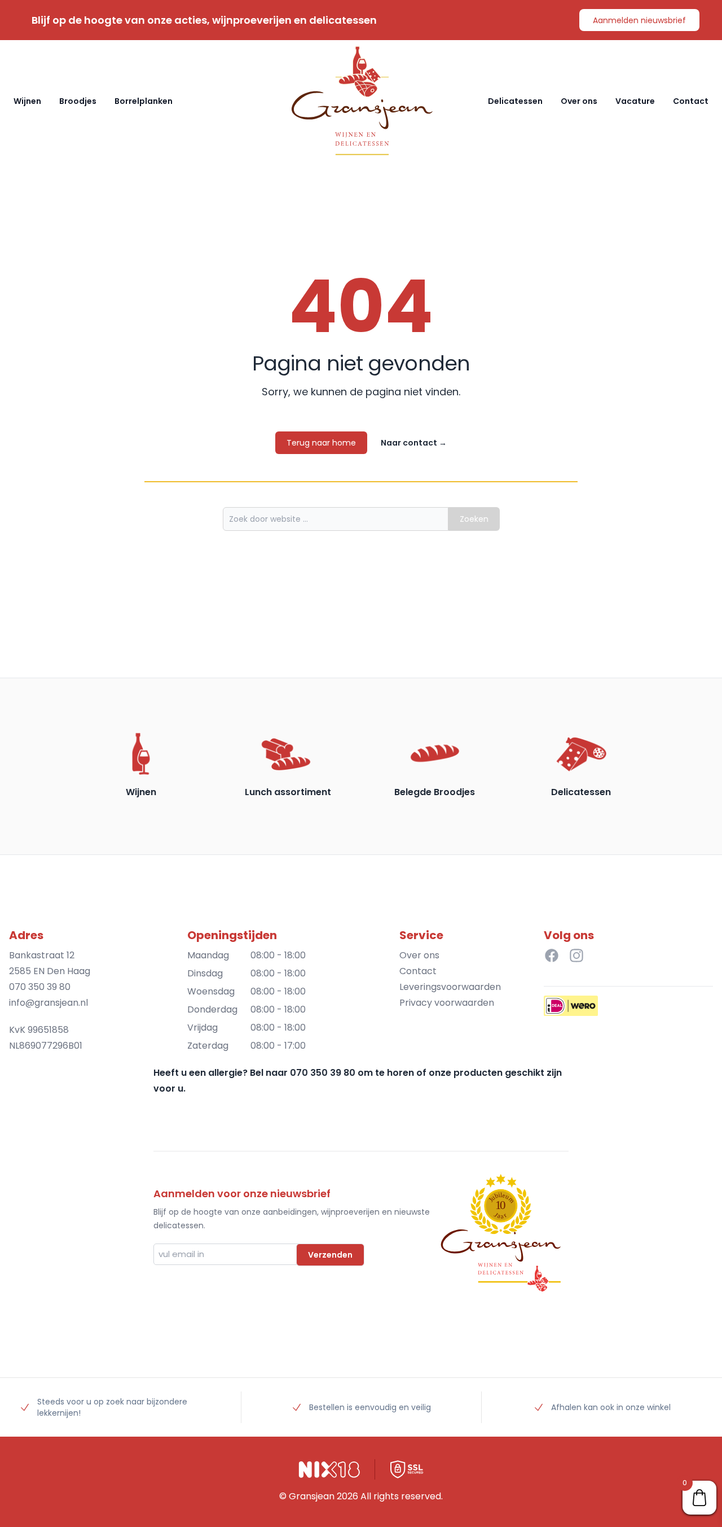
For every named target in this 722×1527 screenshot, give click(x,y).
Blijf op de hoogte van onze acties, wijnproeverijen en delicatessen (204, 20)
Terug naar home (321, 442)
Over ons (579, 101)
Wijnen (27, 101)
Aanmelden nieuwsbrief (639, 20)
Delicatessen (515, 101)
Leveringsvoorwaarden (450, 986)
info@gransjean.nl (48, 1002)
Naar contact (414, 442)
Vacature (635, 101)
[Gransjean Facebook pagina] (552, 955)
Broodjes (77, 101)
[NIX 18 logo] (329, 1469)
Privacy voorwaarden (446, 1002)
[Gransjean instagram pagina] (576, 955)
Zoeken (474, 519)
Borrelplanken (144, 101)
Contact (690, 101)
